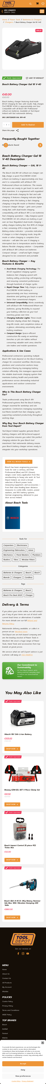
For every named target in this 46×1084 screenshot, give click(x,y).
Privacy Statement (27, 1081)
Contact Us (6, 978)
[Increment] (9, 125)
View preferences (23, 1076)
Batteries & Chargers (32, 19)
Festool (5, 1033)
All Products (7, 983)
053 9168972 (27, 655)
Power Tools (15, 19)
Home (4, 19)
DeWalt (5, 1029)
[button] (43, 1043)
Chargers (9, 22)
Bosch (4, 1024)
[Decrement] (4, 125)
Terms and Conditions (10, 1010)
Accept (23, 1063)
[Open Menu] (42, 11)
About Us (5, 974)
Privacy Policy (7, 1006)
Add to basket (28, 124)
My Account (7, 987)
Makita (4, 1038)
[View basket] (37, 4)
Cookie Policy (16, 1081)
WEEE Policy (7, 1015)
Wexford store (21, 631)
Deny (23, 1070)
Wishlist (5, 991)
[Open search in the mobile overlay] (30, 4)
